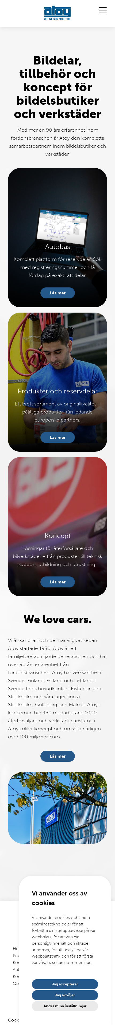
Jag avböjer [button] (65, 995)
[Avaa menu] (102, 10)
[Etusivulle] (57, 13)
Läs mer (58, 292)
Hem (17, 948)
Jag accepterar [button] (65, 984)
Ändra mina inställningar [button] (65, 1006)
